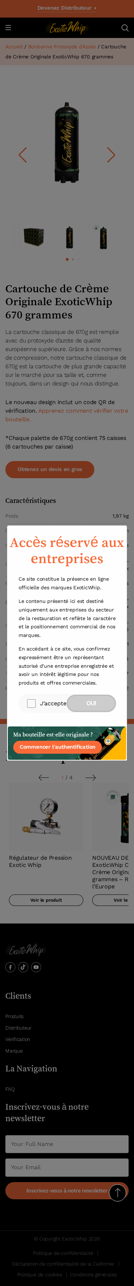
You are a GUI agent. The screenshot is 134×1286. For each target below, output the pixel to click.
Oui (91, 703)
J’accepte (53, 703)
